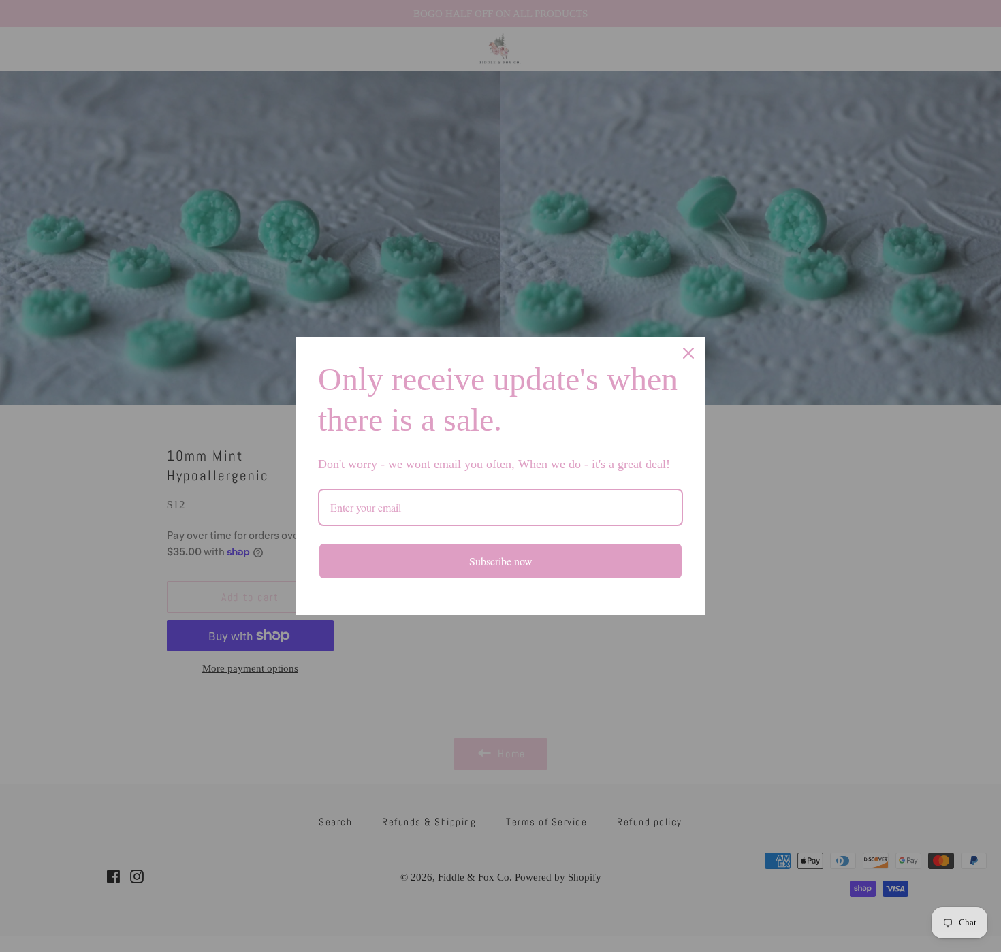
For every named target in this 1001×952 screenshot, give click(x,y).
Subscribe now (501, 561)
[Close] (688, 353)
